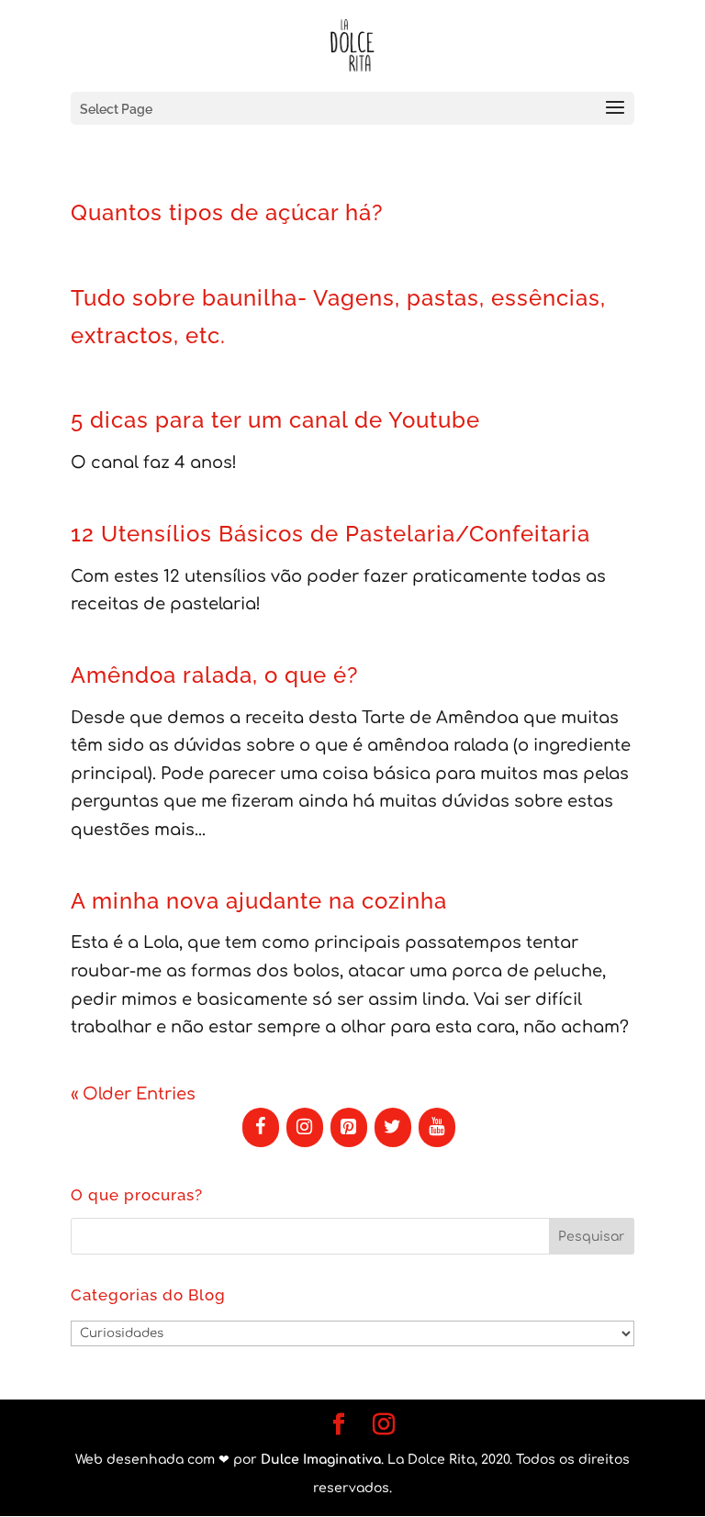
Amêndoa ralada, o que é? (215, 675)
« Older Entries (133, 1094)
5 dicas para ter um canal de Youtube (275, 420)
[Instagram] (304, 1127)
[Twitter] (393, 1127)
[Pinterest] (348, 1127)
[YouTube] (437, 1127)
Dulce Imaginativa (321, 1460)
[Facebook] (260, 1127)
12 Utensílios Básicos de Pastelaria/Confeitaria (330, 533)
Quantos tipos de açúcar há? (227, 212)
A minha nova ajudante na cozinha (259, 900)
